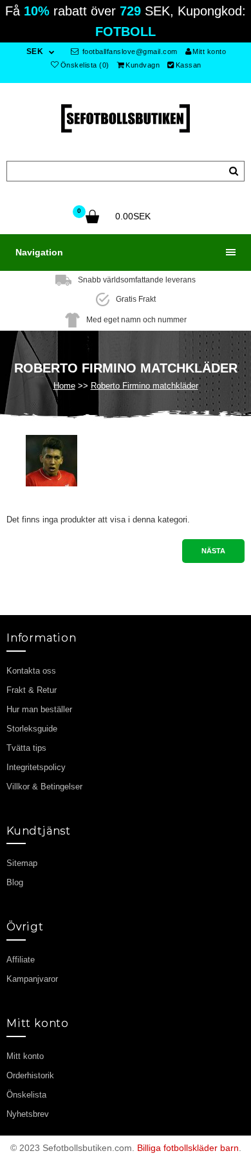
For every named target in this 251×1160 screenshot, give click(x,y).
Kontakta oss (31, 671)
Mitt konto (209, 51)
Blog (14, 882)
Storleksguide (31, 728)
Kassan (188, 65)
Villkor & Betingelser (44, 786)
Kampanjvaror (32, 979)
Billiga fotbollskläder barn (188, 1148)
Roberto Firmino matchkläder (144, 386)
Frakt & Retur (31, 690)
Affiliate (20, 959)
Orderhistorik (30, 1075)
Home (64, 386)
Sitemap (21, 863)
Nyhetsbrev (27, 1114)
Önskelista (26, 1095)
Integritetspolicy (36, 767)
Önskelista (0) (84, 65)
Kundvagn (143, 65)
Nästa (213, 551)
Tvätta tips (26, 748)
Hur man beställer (39, 709)
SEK (35, 51)
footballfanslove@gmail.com (129, 51)
